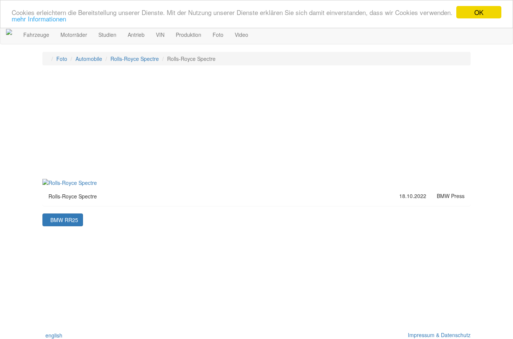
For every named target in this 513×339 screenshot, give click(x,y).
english (52, 335)
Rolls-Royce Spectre (134, 58)
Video (241, 34)
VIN (160, 34)
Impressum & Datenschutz (438, 335)
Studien (107, 34)
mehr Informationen (39, 19)
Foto (218, 34)
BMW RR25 (62, 220)
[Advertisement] (256, 125)
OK (478, 12)
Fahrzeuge (36, 34)
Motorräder (73, 34)
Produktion (188, 34)
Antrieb (136, 34)
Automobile (88, 58)
